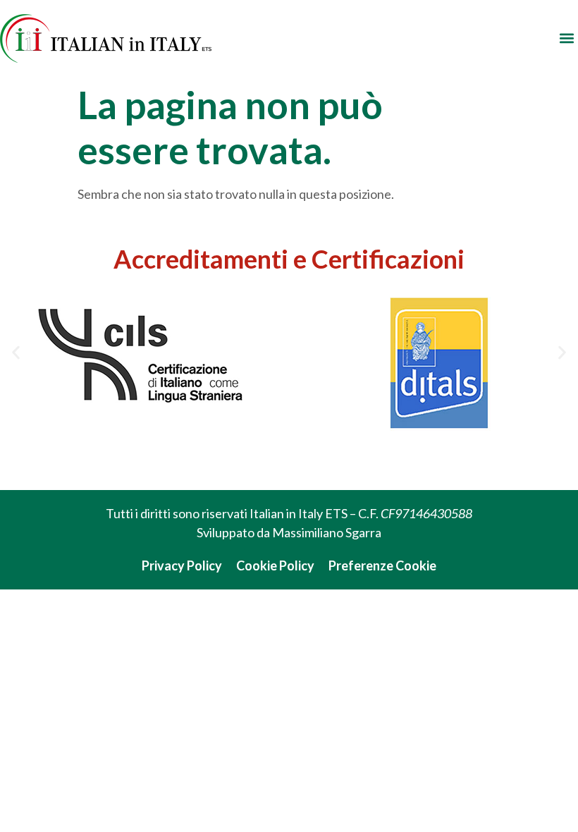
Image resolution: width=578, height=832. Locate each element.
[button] (566, 38)
